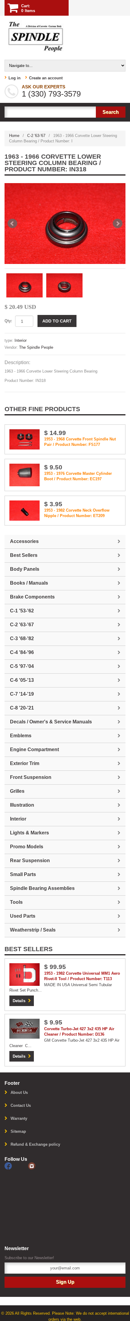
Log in (14, 78)
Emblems (20, 735)
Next (117, 223)
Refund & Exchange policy (35, 1144)
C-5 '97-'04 (22, 666)
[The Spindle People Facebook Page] (16, 1165)
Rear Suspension (30, 860)
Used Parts (22, 916)
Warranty (19, 1118)
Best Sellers (23, 555)
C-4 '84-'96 (22, 652)
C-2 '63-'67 (36, 135)
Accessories (24, 541)
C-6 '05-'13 (22, 680)
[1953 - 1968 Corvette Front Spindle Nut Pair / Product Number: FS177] (24, 439)
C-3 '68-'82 (22, 638)
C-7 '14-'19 (22, 694)
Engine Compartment (34, 749)
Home (14, 135)
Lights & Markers (29, 832)
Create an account (46, 78)
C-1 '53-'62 (22, 610)
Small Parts (23, 874)
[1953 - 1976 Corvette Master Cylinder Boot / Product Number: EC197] (24, 474)
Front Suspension (30, 777)
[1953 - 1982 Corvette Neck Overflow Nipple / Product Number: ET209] (24, 510)
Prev (12, 223)
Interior (21, 340)
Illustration (22, 805)
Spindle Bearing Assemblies (42, 888)
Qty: (8, 321)
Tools (16, 902)
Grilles (17, 791)
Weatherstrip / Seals (33, 929)
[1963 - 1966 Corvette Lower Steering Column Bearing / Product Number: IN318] (65, 223)
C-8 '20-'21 (22, 707)
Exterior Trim (24, 763)
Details (19, 1001)
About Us (19, 1092)
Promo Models (26, 846)
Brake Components (32, 596)
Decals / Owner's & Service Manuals (51, 721)
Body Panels (24, 569)
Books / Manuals (29, 583)
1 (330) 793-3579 (51, 93)
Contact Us (21, 1105)
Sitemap (18, 1131)
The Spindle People (36, 347)
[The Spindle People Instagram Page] (39, 1165)
